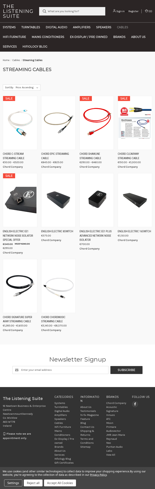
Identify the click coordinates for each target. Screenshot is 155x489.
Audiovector (113, 431)
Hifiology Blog (34, 46)
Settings (13, 483)
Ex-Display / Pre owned (89, 37)
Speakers (103, 27)
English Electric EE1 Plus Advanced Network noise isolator (96, 236)
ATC (108, 419)
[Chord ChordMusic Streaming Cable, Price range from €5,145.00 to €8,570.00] (58, 286)
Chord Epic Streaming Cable (55, 156)
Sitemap (85, 446)
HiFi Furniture (14, 37)
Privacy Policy (98, 474)
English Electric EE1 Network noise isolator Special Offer (18, 236)
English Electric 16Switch (134, 231)
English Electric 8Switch (57, 231)
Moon (109, 423)
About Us (138, 37)
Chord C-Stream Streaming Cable (13, 156)
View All (110, 454)
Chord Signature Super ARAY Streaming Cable (17, 319)
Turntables (30, 27)
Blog (83, 423)
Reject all (33, 483)
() (150, 11)
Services (10, 46)
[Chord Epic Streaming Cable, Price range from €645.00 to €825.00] (58, 123)
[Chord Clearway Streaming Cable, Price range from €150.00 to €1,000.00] (135, 123)
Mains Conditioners (48, 37)
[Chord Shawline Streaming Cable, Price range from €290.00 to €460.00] (96, 123)
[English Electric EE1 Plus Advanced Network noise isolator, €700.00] (96, 200)
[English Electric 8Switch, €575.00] (58, 200)
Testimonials (88, 411)
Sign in (120, 11)
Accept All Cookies (60, 483)
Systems (9, 27)
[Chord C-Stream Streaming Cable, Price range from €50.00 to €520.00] (20, 123)
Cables (122, 27)
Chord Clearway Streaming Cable (128, 156)
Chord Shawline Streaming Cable (90, 156)
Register (133, 11)
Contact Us (87, 427)
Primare (111, 427)
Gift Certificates (64, 462)
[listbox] (27, 87)
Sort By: (9, 87)
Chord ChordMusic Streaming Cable (53, 319)
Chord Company (116, 403)
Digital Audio (56, 27)
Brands (119, 37)
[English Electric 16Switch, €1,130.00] (135, 200)
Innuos (110, 415)
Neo (108, 442)
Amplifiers (82, 27)
